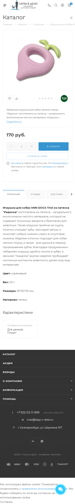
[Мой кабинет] (62, 5)
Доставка (16, 163)
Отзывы (35, 194)
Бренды (9, 372)
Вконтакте (33, 441)
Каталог (9, 354)
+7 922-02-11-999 (28, 412)
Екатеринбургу (60, 163)
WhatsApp (42, 441)
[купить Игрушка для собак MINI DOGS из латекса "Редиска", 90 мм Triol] (37, 61)
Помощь (9, 398)
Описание (13, 194)
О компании (12, 381)
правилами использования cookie (44, 488)
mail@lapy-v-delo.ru (40, 419)
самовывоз (47, 166)
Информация (13, 390)
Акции (8, 363)
